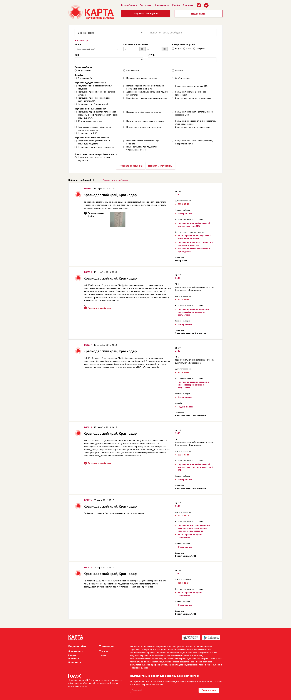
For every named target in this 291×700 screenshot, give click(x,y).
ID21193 (88, 500)
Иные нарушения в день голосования (192, 127)
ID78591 (88, 188)
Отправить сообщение (145, 13)
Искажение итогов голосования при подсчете (142, 142)
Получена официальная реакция (141, 78)
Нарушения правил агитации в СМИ (191, 86)
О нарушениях (161, 5)
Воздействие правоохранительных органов (146, 98)
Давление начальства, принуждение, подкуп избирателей (147, 93)
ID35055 (88, 427)
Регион (78, 44)
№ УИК (151, 55)
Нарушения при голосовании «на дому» (145, 121)
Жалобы (176, 5)
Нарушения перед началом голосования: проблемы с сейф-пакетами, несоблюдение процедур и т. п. (98, 114)
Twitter (103, 655)
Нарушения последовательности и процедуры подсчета (94, 142)
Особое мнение (182, 78)
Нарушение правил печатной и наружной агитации (97, 93)
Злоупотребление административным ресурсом (95, 87)
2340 (177, 194)
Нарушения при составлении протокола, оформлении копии (193, 142)
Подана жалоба (85, 78)
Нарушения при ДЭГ (87, 133)
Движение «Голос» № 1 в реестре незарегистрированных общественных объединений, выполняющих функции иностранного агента (95, 683)
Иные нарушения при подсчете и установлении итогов (141, 148)
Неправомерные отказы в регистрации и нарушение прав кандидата (145, 87)
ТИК (77, 55)
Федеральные (84, 70)
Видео (178, 48)
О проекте (188, 5)
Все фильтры (83, 40)
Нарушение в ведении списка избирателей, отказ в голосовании (195, 122)
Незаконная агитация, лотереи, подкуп (144, 127)
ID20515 (88, 567)
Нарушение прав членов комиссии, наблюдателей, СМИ (94, 99)
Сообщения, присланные (135, 44)
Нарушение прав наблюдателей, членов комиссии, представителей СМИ (195, 467)
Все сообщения (129, 5)
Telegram (104, 651)
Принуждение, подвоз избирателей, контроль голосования (94, 128)
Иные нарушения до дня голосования (193, 98)
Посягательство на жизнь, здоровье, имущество (94, 159)
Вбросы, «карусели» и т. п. (90, 121)
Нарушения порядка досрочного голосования (190, 93)
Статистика (145, 5)
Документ (201, 48)
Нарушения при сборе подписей (93, 104)
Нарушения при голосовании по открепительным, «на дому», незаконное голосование (194, 528)
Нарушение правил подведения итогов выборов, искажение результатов (193, 312)
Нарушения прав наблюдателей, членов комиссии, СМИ (194, 113)
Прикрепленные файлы (184, 44)
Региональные (132, 70)
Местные (179, 70)
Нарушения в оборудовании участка (143, 112)
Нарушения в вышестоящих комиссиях (96, 147)
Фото (188, 48)
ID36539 (88, 272)
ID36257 (88, 345)
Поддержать (198, 13)
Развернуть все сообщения (115, 180)
